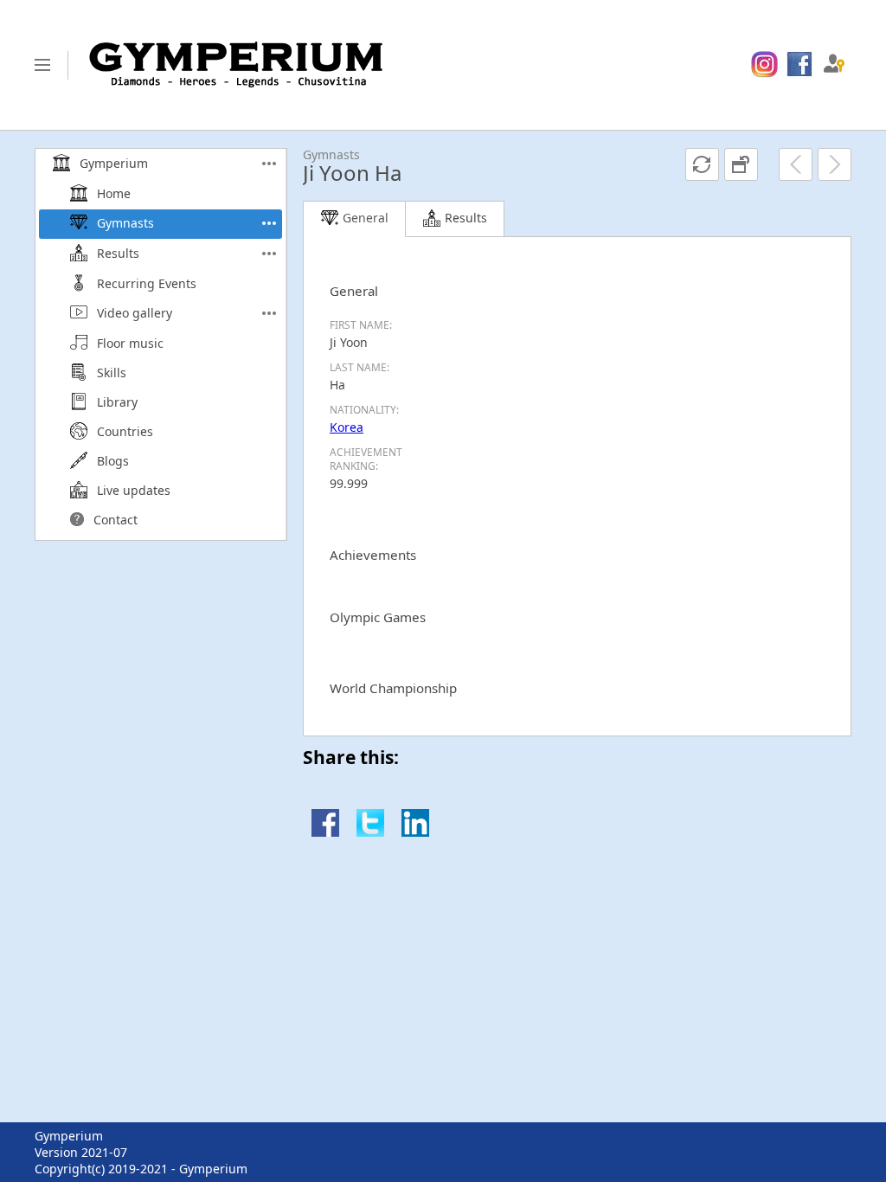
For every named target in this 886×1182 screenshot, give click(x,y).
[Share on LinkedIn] (415, 832)
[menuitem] (764, 65)
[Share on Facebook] (325, 832)
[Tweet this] (370, 832)
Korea (346, 427)
